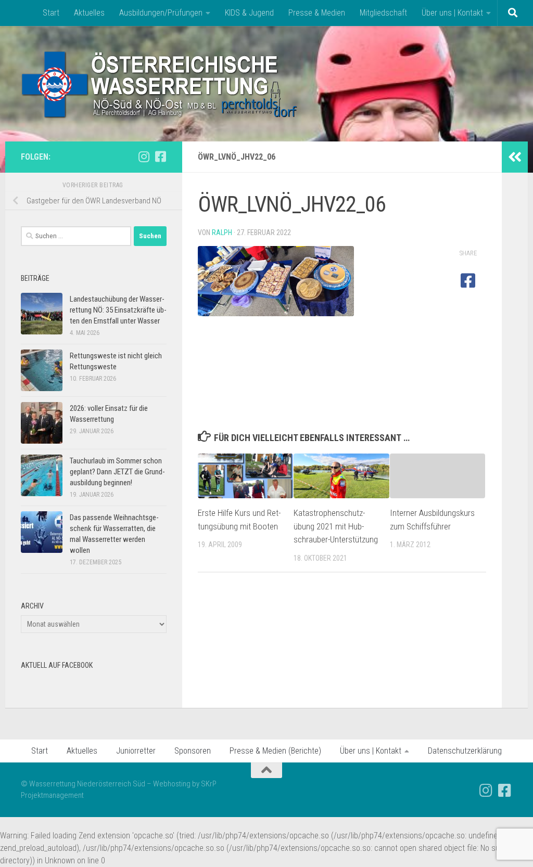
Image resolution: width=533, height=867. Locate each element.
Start (51, 13)
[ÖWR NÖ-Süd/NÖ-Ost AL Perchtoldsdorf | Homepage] (160, 84)
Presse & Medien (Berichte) (275, 751)
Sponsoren (192, 751)
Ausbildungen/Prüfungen (160, 13)
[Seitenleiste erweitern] (515, 157)
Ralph (222, 232)
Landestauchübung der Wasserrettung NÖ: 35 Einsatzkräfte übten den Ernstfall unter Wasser (118, 310)
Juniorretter (136, 751)
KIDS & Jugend (249, 13)
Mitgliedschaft (383, 13)
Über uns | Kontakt (452, 13)
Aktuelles (89, 13)
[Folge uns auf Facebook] (160, 156)
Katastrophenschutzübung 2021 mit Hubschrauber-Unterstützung (336, 526)
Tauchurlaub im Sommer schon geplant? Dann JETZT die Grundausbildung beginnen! (117, 471)
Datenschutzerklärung (465, 751)
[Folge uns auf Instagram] (143, 156)
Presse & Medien (316, 13)
